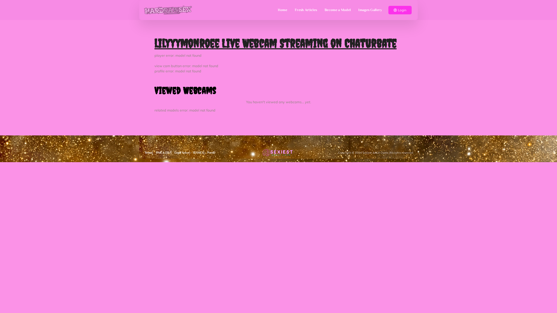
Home (282, 10)
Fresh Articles (306, 10)
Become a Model (338, 10)
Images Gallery (370, 10)
